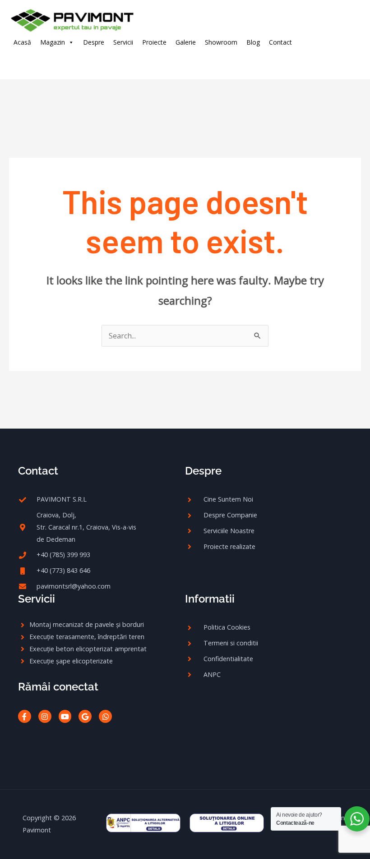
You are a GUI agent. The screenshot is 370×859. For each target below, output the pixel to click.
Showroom (221, 42)
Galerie (186, 42)
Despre (93, 42)
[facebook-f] (26, 61)
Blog (253, 42)
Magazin (52, 42)
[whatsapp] (82, 61)
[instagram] (45, 61)
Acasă (22, 42)
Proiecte (154, 42)
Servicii (123, 42)
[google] (63, 61)
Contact (280, 42)
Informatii (210, 598)
